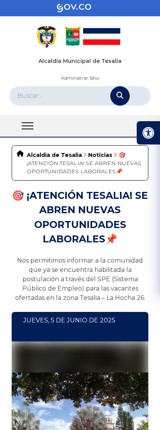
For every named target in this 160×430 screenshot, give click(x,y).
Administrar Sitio (80, 78)
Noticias (100, 154)
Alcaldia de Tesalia (54, 154)
